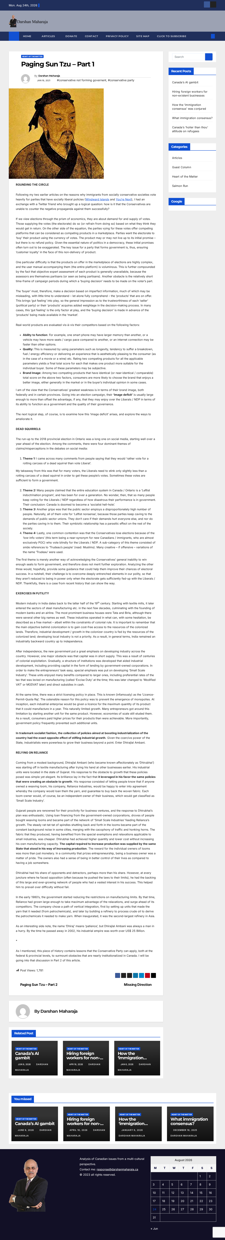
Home (27, 36)
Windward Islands (97, 199)
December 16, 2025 (185, 1130)
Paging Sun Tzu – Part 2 (38, 985)
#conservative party (121, 80)
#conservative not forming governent (81, 80)
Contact (91, 36)
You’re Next (123, 199)
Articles (49, 36)
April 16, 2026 (79, 1130)
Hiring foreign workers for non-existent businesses (86, 1123)
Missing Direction (138, 985)
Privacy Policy (117, 36)
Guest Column (181, 167)
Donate (71, 36)
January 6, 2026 (132, 1130)
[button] (207, 36)
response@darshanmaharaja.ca (117, 1169)
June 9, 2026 (26, 1130)
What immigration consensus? (192, 118)
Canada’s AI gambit (27, 1055)
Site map (142, 36)
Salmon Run (180, 186)
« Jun (154, 1228)
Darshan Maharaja (49, 75)
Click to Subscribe (171, 36)
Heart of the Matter (32, 56)
